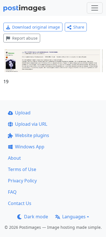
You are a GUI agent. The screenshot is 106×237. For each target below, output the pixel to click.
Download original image (36, 27)
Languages (74, 216)
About (14, 158)
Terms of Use (22, 169)
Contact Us (19, 203)
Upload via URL (31, 124)
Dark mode (36, 216)
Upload (23, 113)
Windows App (29, 147)
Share (78, 27)
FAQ (12, 192)
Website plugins (32, 135)
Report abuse (25, 38)
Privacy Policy (22, 181)
